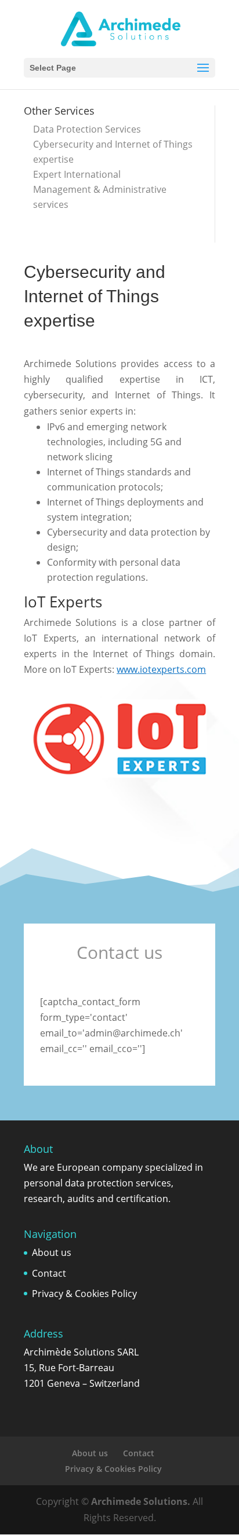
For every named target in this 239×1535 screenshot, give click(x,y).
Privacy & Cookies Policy (84, 1293)
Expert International (77, 174)
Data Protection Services (87, 129)
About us (51, 1252)
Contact (49, 1273)
